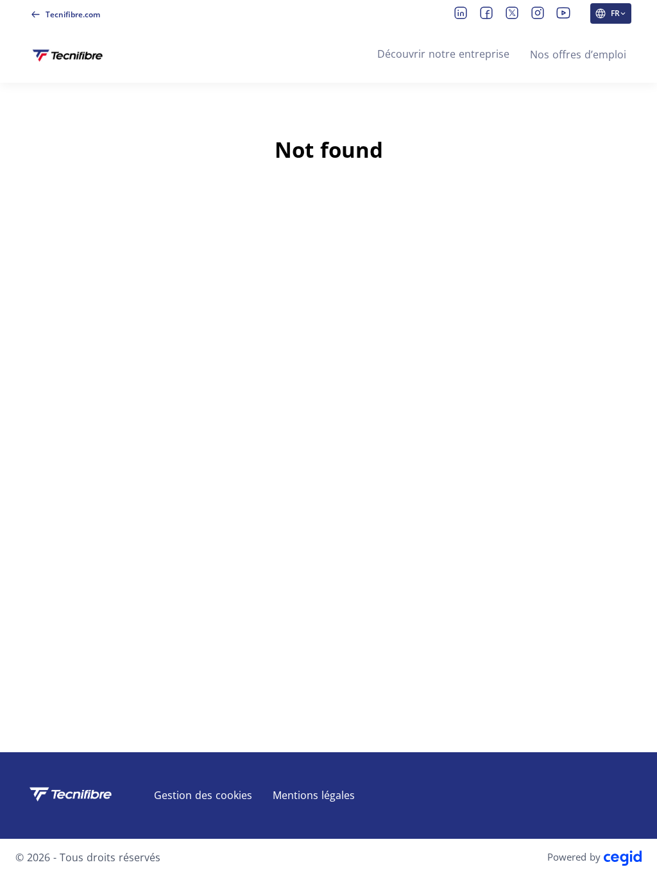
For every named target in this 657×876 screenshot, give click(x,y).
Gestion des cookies (203, 795)
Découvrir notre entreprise (443, 54)
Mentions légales (314, 795)
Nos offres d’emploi (578, 54)
